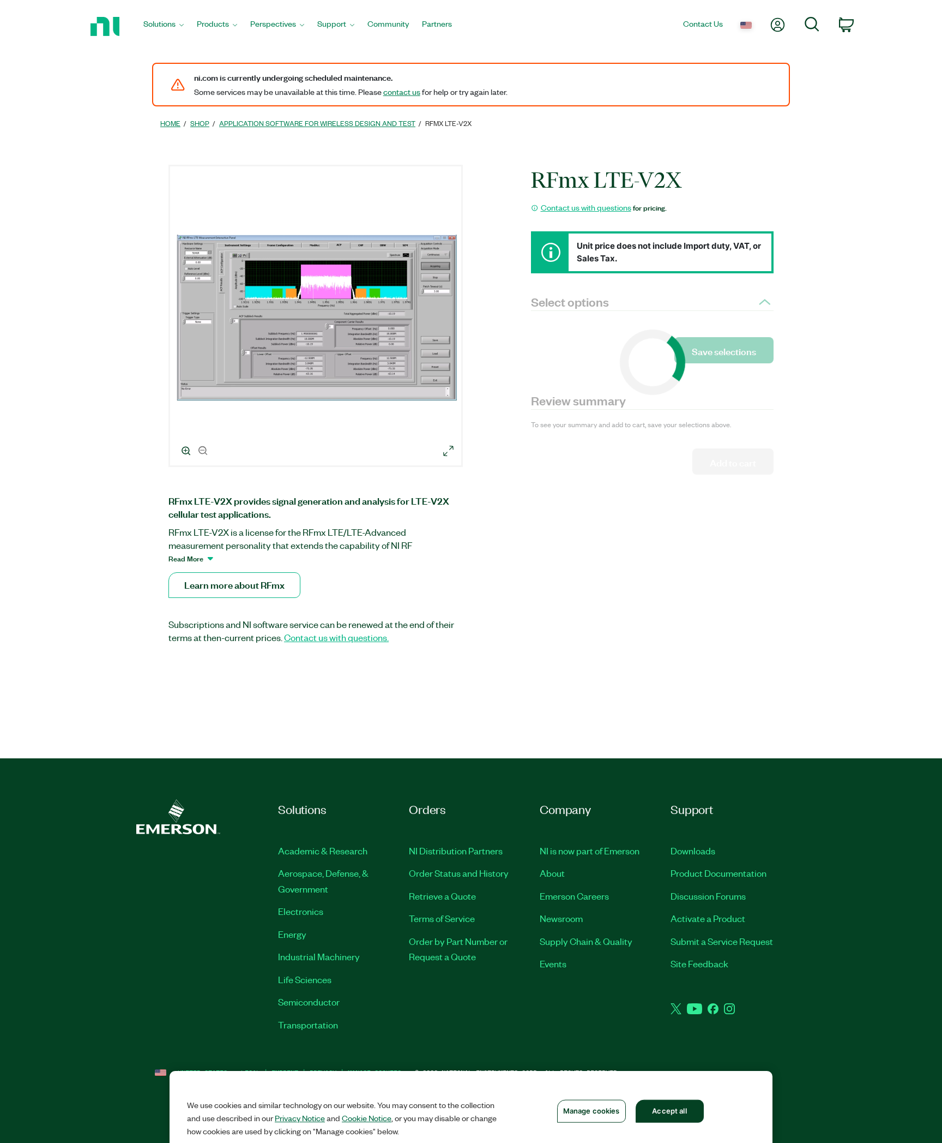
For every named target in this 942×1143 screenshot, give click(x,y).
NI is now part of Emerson (589, 851)
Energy (292, 934)
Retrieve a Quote (442, 896)
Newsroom (561, 918)
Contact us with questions (586, 207)
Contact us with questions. (336, 637)
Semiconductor (309, 1002)
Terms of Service (442, 918)
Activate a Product (708, 918)
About (552, 873)
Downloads (693, 851)
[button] (317, 317)
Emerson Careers (574, 896)
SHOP (199, 123)
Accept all (669, 1110)
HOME (170, 123)
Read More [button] (185, 558)
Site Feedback (699, 964)
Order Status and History (459, 873)
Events (553, 964)
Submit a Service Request (722, 941)
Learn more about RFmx (234, 584)
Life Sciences (304, 979)
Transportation (308, 1025)
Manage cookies (591, 1110)
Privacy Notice (300, 1117)
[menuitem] (163, 26)
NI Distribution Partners (456, 851)
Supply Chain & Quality (586, 941)
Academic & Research (322, 851)
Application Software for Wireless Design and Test (317, 123)
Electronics (300, 911)
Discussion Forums (708, 896)
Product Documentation (718, 873)
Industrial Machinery (319, 956)
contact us (401, 91)
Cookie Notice (366, 1117)
